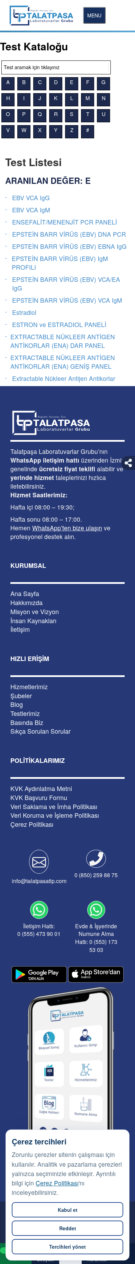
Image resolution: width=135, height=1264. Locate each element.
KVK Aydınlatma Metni (41, 788)
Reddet (67, 1228)
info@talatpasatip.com (39, 881)
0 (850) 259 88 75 (96, 875)
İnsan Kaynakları (33, 620)
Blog (16, 704)
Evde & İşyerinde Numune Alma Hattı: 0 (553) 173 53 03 (96, 938)
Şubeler (21, 695)
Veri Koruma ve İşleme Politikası (54, 815)
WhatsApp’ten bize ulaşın (67, 527)
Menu (94, 15)
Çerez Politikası (57, 1183)
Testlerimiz (25, 713)
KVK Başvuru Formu (38, 797)
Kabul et (68, 1209)
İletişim (20, 629)
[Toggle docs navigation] (108, 67)
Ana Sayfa (24, 593)
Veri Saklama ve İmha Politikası (53, 806)
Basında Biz (26, 722)
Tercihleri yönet (67, 1246)
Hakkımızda (26, 602)
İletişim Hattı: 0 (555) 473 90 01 (39, 930)
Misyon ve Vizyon (34, 611)
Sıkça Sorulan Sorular (40, 731)
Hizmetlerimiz (29, 686)
